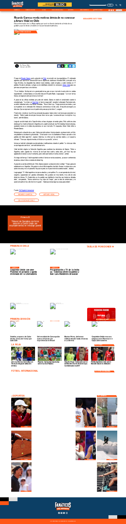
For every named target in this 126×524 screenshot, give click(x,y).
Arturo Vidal (66, 85)
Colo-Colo (35, 102)
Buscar (110, 5)
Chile (44, 78)
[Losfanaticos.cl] (117, 4)
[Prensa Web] (17, 67)
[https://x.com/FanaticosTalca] (113, 10)
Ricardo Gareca (25, 78)
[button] (25, 194)
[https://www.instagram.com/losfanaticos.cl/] (111, 10)
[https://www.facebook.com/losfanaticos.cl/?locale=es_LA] (109, 10)
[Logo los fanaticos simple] (17, 8)
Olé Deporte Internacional (26, 190)
